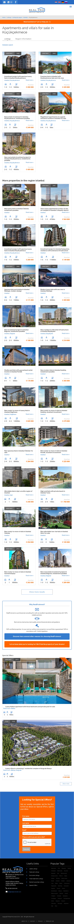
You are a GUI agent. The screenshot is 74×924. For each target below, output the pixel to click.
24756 (17, 347)
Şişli (11, 495)
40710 (17, 659)
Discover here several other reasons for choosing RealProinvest (37, 636)
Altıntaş (58, 878)
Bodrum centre (54, 893)
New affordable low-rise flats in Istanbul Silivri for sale (54, 532)
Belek (56, 883)
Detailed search (7, 45)
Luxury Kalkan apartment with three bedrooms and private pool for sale (30, 706)
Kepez (65, 875)
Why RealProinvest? (37, 604)
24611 (54, 508)
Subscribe (26, 849)
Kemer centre (64, 878)
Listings (9, 17)
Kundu (63, 888)
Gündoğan (53, 898)
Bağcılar (12, 333)
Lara (52, 883)
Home (3, 17)
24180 (17, 134)
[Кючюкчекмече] (66, 2)
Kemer (60, 883)
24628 (17, 93)
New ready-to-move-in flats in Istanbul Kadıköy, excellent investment (53, 411)
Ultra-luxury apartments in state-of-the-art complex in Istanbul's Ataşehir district (54, 209)
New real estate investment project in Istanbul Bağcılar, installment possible (53, 572)
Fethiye (69, 868)
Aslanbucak (54, 890)
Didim (52, 901)
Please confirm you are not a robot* (33, 837)
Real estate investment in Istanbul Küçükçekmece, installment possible (17, 117)
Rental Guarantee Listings (36, 882)
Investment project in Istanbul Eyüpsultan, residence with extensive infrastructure (55, 249)
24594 (17, 185)
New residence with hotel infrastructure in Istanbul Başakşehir (54, 330)
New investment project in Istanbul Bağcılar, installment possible (16, 330)
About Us (24, 921)
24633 (17, 548)
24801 (54, 306)
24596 (17, 266)
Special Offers (33, 885)
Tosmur (58, 888)
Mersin (61, 875)
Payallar (53, 888)
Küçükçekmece (15, 80)
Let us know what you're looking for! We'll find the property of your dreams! (37, 644)
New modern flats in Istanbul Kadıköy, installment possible (53, 371)
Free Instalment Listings (36, 878)
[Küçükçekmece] (56, 2)
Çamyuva (68, 880)
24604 (54, 266)
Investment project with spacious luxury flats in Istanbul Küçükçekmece (18, 77)
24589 (17, 53)
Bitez (56, 906)
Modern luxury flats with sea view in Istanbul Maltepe (52, 290)
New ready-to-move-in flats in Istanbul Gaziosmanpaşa (17, 572)
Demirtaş (60, 885)
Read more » (30, 80)
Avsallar (66, 870)
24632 (54, 548)
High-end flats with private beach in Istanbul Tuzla (52, 492)
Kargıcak (18, 770)
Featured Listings (34, 872)
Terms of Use (50, 921)
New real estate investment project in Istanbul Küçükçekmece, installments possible (17, 158)
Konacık (63, 901)
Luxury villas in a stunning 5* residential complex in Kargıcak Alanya (28, 768)
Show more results (37, 592)
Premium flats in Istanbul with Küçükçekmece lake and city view (52, 77)
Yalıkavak (53, 870)
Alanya (13, 770)
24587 (54, 185)
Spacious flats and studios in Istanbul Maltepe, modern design (16, 290)
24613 (17, 508)
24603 (54, 427)
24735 (17, 427)
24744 (17, 306)
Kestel (52, 880)
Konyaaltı (64, 868)
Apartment (9, 53)
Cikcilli (66, 893)
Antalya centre (54, 875)
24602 (17, 468)
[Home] (37, 10)
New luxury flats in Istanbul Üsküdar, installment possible (16, 209)
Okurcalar (53, 903)
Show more (66, 783)
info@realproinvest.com (14, 892)
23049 (54, 53)
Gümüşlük (66, 885)
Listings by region (17, 17)
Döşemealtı (53, 885)
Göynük (61, 893)
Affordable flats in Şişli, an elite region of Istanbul (18, 492)
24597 (54, 226)
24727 (17, 387)
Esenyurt (60, 898)
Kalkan (13, 708)
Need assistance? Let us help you (36, 22)
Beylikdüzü (66, 890)
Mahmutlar (59, 870)
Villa (6, 721)
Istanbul (25, 17)
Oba (58, 873)
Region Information (23, 39)
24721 (54, 347)
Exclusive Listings (34, 875)
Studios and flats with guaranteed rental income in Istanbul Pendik (18, 371)
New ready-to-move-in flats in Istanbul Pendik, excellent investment (53, 451)
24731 (54, 387)
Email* (24, 830)
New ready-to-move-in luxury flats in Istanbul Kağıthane (17, 411)
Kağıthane (13, 414)
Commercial (66, 883)
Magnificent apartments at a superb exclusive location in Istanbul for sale (53, 117)
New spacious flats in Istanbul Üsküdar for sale (18, 451)
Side (52, 906)
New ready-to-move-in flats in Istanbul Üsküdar (17, 532)
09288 (54, 93)
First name (25, 816)
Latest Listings (33, 868)
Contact (32, 921)
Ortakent (53, 895)
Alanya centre (64, 873)
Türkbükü (59, 895)
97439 (13, 721)
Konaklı (63, 880)
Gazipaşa (60, 903)
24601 (54, 468)
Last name (25, 823)
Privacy (40, 921)
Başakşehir (49, 333)
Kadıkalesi (65, 895)
